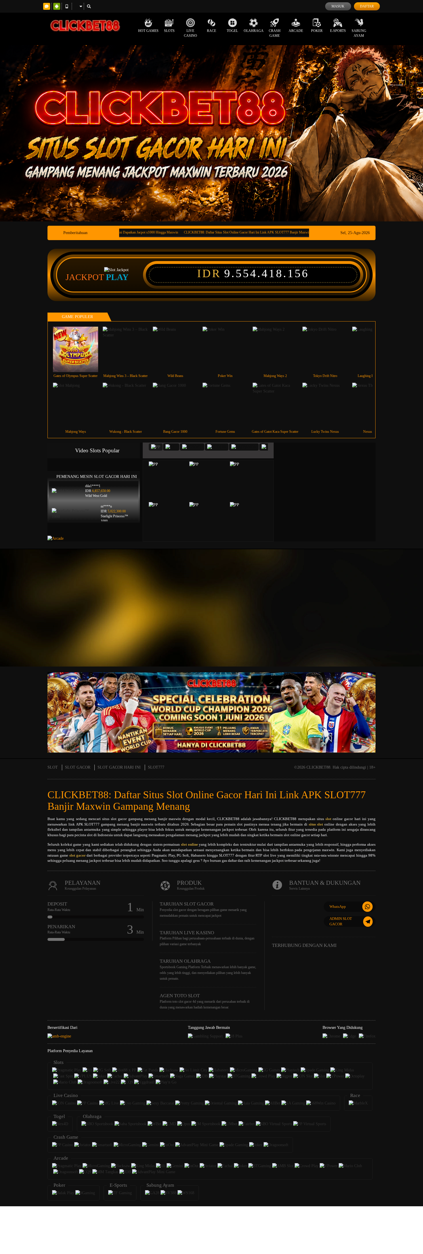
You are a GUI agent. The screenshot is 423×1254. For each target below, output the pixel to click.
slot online (189, 844)
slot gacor (77, 855)
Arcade (296, 31)
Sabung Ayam (359, 33)
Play (117, 277)
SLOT (52, 767)
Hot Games (148, 31)
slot (328, 819)
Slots (169, 31)
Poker (317, 31)
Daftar (367, 6)
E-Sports (338, 31)
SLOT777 (156, 767)
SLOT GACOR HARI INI (119, 767)
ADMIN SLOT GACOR (340, 921)
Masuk (337, 6)
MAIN (79, 349)
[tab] (156, 447)
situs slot (316, 824)
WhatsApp (337, 906)
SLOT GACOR (77, 767)
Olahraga (254, 31)
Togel (232, 31)
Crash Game (275, 33)
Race (211, 31)
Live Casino (190, 33)
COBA (171, 474)
